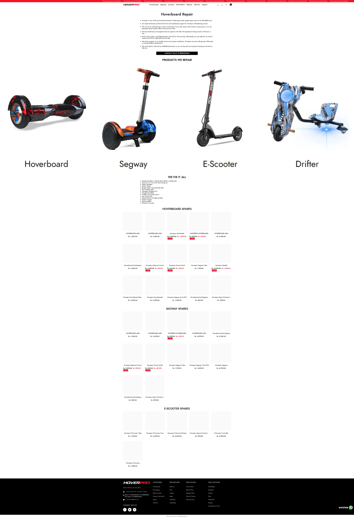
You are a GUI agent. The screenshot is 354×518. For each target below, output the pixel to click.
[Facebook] (125, 509)
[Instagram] (129, 509)
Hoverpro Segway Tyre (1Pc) (177, 297)
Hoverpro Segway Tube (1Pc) (199, 265)
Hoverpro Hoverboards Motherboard (155, 297)
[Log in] (222, 5)
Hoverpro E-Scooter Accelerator (132, 463)
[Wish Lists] (226, 5)
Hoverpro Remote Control (155, 265)
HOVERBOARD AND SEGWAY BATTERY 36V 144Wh (155, 233)
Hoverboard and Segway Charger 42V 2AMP (132, 265)
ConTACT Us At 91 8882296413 (177, 53)
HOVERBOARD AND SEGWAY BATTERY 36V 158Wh (221, 233)
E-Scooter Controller (221, 433)
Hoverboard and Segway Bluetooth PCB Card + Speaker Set (199, 297)
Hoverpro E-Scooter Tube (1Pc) (132, 433)
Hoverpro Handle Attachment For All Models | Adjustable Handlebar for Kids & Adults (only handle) (221, 265)
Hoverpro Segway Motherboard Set (221, 365)
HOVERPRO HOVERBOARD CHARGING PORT (199, 233)
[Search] (218, 5)
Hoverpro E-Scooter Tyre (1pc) (154, 433)
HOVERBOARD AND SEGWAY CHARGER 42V (132, 233)
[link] (177, 118)
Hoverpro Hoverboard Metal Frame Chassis (132, 297)
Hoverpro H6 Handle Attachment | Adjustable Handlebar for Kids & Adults (177, 233)
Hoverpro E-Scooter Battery (177, 433)
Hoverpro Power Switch (177, 265)
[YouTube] (134, 509)
